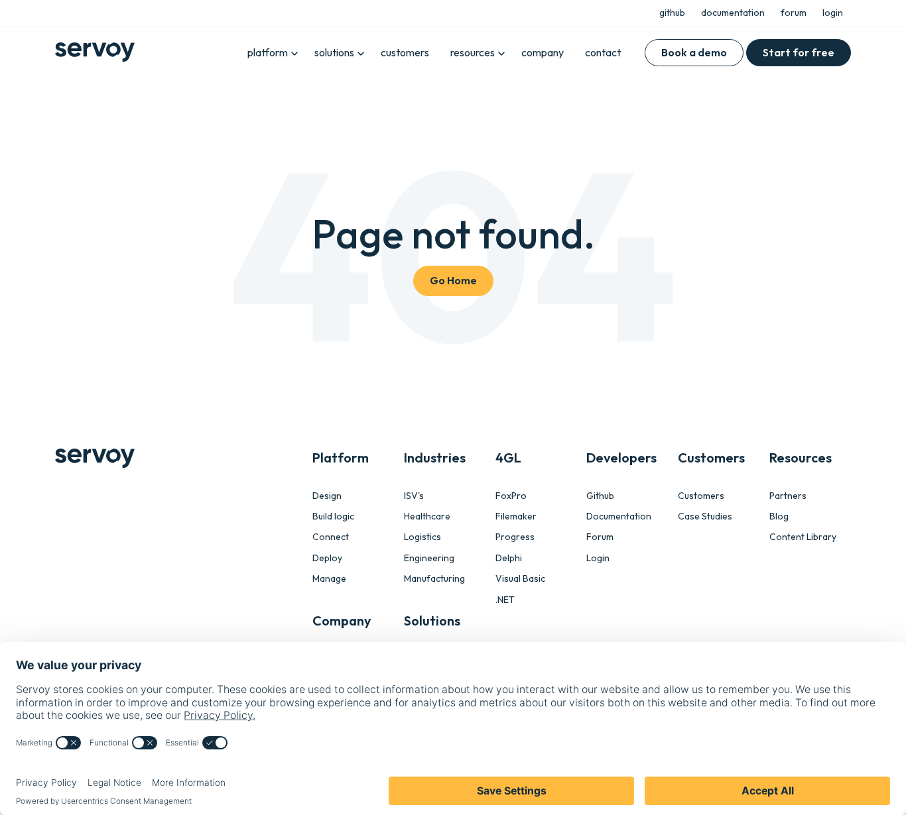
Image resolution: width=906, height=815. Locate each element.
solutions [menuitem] (334, 52)
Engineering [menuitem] (429, 558)
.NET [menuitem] (505, 600)
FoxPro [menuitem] (511, 496)
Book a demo (694, 52)
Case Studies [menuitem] (705, 516)
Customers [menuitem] (701, 496)
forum (794, 13)
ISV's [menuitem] (414, 496)
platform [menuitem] (267, 52)
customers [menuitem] (405, 52)
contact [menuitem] (603, 52)
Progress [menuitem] (515, 537)
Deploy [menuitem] (327, 558)
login (832, 13)
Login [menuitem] (598, 558)
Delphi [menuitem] (508, 558)
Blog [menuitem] (779, 516)
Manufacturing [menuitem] (434, 579)
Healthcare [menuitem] (427, 516)
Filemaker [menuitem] (516, 516)
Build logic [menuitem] (333, 516)
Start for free (798, 52)
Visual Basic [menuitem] (520, 579)
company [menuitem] (542, 52)
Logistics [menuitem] (422, 537)
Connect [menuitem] (330, 537)
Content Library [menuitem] (802, 537)
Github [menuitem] (600, 496)
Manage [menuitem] (329, 579)
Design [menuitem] (327, 496)
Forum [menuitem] (600, 537)
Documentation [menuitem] (618, 516)
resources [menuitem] (472, 52)
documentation (733, 13)
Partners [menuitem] (788, 496)
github (672, 13)
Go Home (453, 280)
